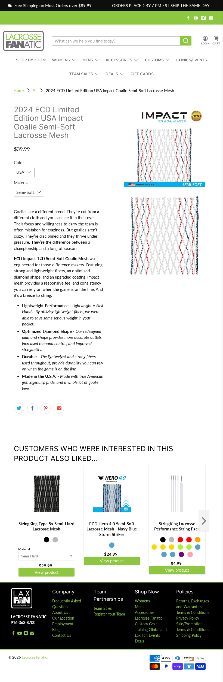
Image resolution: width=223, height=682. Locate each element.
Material (21, 182)
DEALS (112, 74)
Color (19, 162)
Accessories (144, 612)
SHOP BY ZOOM (31, 60)
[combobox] (116, 41)
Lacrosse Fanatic (34, 657)
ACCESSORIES (119, 60)
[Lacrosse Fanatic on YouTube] (195, 18)
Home (19, 90)
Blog (56, 629)
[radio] (38, 539)
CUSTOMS (154, 60)
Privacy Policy (187, 618)
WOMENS (61, 60)
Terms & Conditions (192, 612)
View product (46, 572)
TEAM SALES (81, 74)
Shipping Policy (189, 635)
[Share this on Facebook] (32, 408)
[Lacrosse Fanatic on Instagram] (203, 18)
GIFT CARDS (142, 74)
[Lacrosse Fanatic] (23, 41)
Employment (62, 623)
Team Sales (103, 608)
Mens (139, 606)
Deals (139, 641)
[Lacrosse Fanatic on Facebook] (188, 18)
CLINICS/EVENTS (191, 60)
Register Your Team (109, 614)
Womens (142, 601)
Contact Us (61, 635)
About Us (60, 612)
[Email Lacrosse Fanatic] (211, 18)
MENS (87, 60)
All (35, 90)
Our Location (63, 618)
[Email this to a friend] (59, 408)
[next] (204, 521)
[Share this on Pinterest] (46, 408)
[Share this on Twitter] (19, 408)
